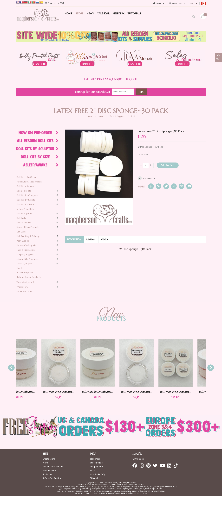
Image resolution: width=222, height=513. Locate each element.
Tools (133, 116)
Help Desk (95, 458)
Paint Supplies (23, 240)
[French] (22, 1)
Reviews (90, 239)
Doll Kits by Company (27, 195)
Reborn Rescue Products (29, 277)
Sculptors (47, 474)
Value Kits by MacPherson (29, 181)
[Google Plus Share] (158, 186)
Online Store (49, 458)
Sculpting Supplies (25, 254)
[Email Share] (189, 186)
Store (101, 116)
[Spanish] (41, 1)
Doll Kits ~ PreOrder (26, 177)
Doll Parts (21, 218)
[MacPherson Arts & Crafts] (38, 18)
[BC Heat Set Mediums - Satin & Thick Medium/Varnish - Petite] (33, 363)
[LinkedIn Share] (174, 186)
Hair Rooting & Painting (28, 236)
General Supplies (25, 272)
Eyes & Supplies (24, 222)
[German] (26, 1)
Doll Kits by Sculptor (26, 200)
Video (104, 239)
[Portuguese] (33, 1)
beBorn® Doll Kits (25, 209)
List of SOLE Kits (24, 291)
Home (89, 116)
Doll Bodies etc (24, 190)
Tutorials (94, 478)
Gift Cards (21, 231)
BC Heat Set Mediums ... (33, 392)
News (45, 462)
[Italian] (30, 1)
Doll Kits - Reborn (25, 186)
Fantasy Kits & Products (28, 227)
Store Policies (96, 462)
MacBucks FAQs (97, 474)
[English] (18, 1)
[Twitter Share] (166, 186)
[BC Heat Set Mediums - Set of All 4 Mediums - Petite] (150, 363)
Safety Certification (52, 478)
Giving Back (138, 458)
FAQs (92, 470)
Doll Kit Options (24, 213)
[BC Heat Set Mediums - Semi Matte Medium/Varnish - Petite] (111, 363)
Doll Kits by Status (25, 204)
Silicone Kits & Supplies (28, 259)
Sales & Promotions (26, 250)
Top (218, 59)
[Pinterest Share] (181, 186)
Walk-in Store (49, 470)
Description (74, 239)
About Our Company (53, 466)
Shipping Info (96, 466)
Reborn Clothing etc (26, 245)
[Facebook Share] (151, 186)
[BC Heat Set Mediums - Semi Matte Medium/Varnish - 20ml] (72, 363)
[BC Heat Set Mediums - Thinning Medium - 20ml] (189, 363)
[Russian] (37, 1)
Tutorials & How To (26, 282)
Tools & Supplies (117, 116)
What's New (22, 287)
